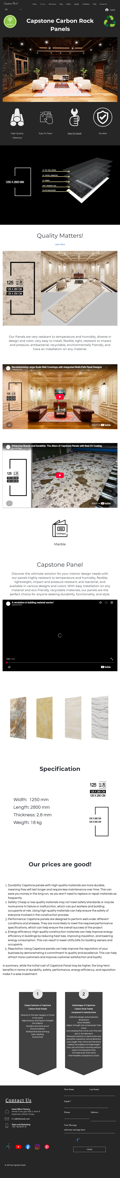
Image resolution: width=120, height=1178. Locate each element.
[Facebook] (28, 1147)
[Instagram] (37, 1147)
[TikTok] (9, 1147)
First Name (69, 1089)
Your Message (70, 1125)
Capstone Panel (11, 4)
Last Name (94, 1089)
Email (66, 1101)
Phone (67, 1112)
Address (94, 1112)
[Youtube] (18, 1147)
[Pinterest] (47, 1147)
